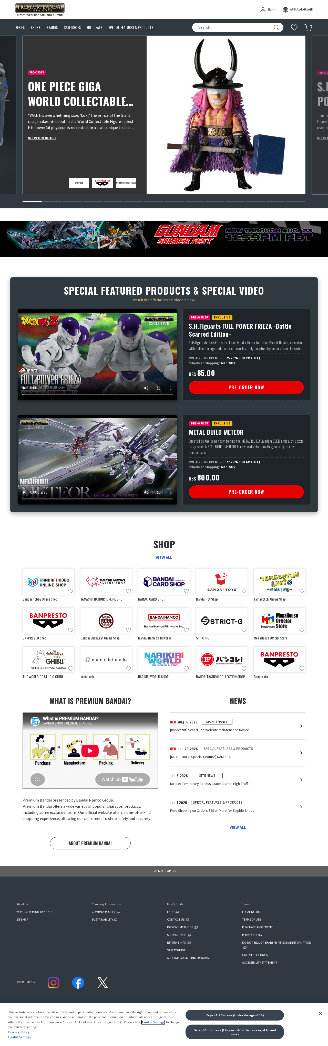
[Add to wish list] (70, 591)
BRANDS (52, 27)
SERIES (20, 27)
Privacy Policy (19, 1032)
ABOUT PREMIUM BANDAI (90, 843)
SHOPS (35, 27)
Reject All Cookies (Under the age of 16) (235, 1015)
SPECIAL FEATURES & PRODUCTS (130, 27)
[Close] (320, 1013)
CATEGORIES (72, 27)
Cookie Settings (153, 1022)
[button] (32, 201)
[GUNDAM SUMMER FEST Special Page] (164, 235)
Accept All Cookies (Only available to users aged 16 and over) (235, 1032)
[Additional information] (294, 27)
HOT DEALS (94, 27)
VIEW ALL (164, 557)
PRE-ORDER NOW (246, 387)
